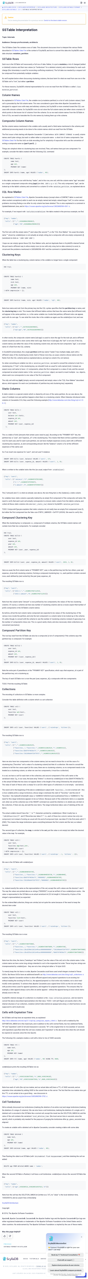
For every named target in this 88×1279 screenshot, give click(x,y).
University (45, 1259)
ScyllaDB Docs (10, 7)
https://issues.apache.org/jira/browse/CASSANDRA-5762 (24, 1096)
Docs (25, 1259)
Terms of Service (43, 1266)
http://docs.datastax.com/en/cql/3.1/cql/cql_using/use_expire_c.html (28, 1021)
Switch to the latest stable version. (55, 20)
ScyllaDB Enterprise (27, 7)
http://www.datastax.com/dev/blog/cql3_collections (62, 975)
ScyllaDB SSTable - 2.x (11, 9)
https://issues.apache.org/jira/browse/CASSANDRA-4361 (46, 206)
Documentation (21, 2)
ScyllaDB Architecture (47, 7)
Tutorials (34, 1259)
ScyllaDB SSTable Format (70, 7)
